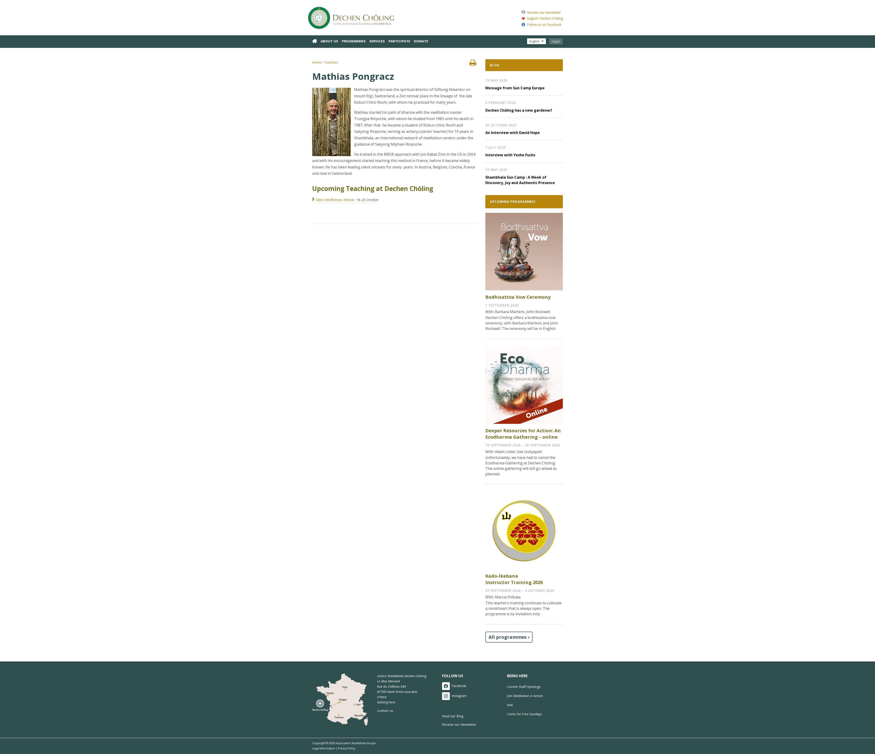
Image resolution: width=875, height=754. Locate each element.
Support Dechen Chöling (545, 18)
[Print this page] (472, 64)
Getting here (386, 702)
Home (316, 62)
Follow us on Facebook (544, 24)
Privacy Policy (346, 748)
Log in (556, 41)
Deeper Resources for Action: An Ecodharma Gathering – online (523, 433)
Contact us (385, 710)
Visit (510, 705)
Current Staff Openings (523, 687)
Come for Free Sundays (524, 714)
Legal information (323, 748)
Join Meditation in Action (525, 696)
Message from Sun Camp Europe (515, 87)
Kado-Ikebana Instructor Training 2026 (514, 579)
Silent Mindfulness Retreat (335, 200)
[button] (536, 41)
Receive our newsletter (544, 12)
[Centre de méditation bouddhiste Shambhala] (353, 17)
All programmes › (509, 637)
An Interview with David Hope (512, 132)
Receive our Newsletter (459, 724)
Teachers (331, 62)
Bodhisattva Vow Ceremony (518, 297)
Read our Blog (452, 716)
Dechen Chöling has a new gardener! (518, 110)
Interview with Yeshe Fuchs (510, 154)
